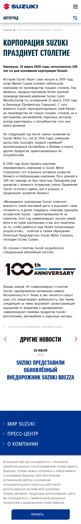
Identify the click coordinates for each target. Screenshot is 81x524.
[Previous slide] (5, 339)
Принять (37, 514)
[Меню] (75, 6)
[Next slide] (76, 339)
